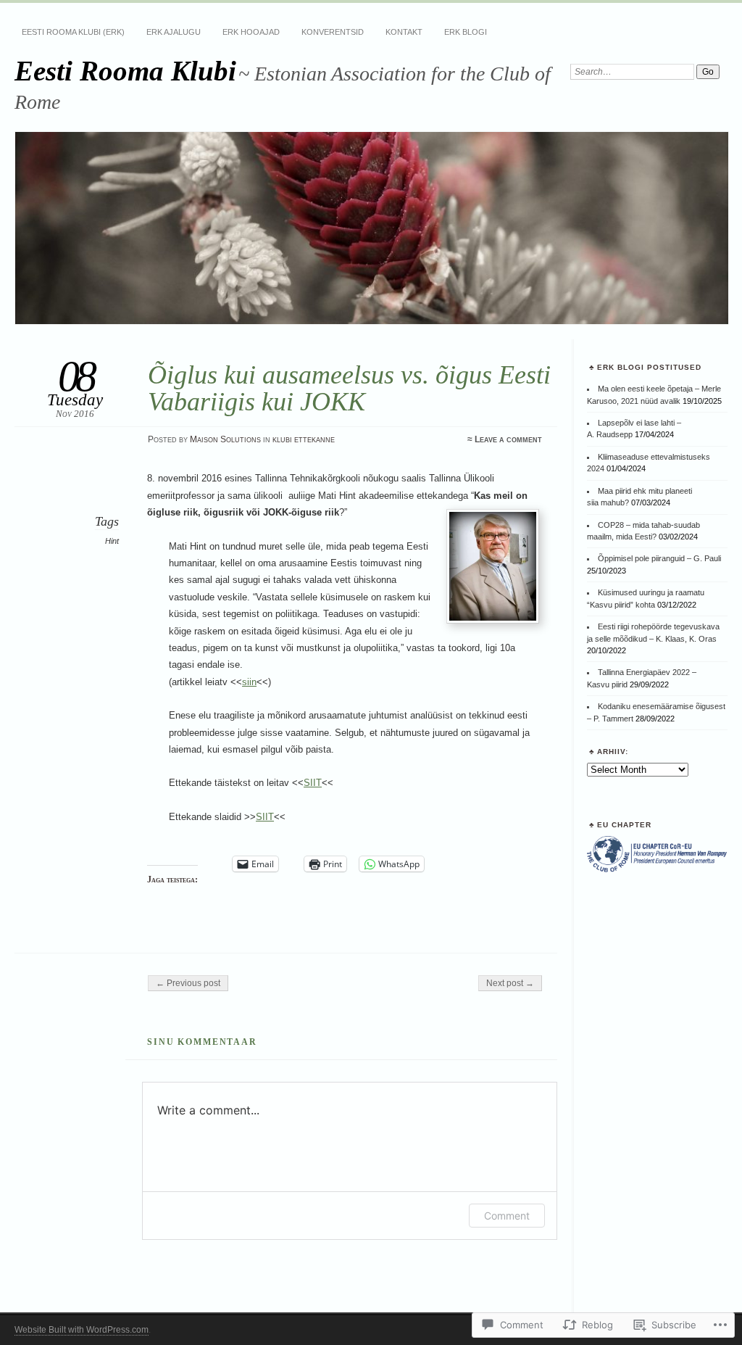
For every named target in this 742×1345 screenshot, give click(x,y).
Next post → (510, 983)
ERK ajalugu (173, 32)
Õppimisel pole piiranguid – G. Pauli (659, 558)
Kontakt (403, 32)
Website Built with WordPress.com (81, 1330)
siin (249, 681)
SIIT (313, 782)
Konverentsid (332, 32)
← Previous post (188, 983)
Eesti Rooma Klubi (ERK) (73, 32)
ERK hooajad (251, 32)
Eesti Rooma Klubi (125, 70)
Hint (112, 541)
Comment (507, 1215)
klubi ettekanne (303, 439)
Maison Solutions (225, 439)
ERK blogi (465, 32)
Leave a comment (508, 439)
